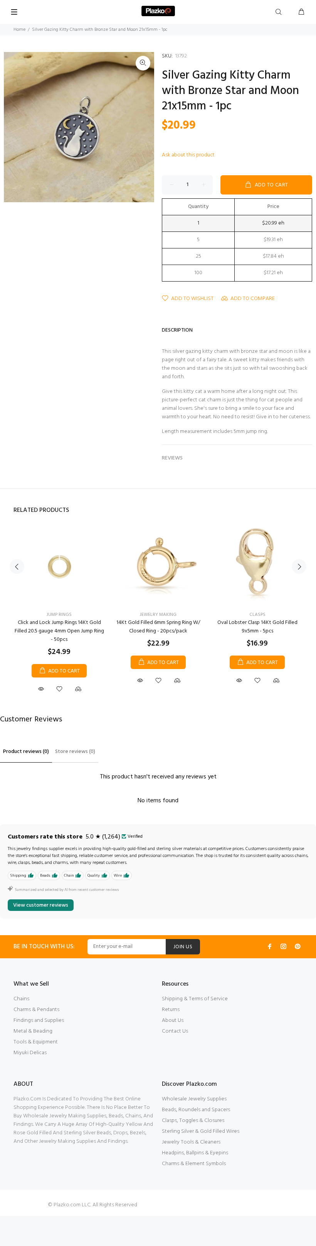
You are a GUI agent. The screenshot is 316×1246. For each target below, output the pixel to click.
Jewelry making (158, 615)
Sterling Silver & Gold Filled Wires (200, 1131)
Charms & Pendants (36, 1009)
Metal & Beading (32, 1031)
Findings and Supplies (38, 1020)
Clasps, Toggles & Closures (193, 1120)
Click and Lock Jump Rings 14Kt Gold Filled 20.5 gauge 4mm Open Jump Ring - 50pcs (59, 631)
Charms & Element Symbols (194, 1163)
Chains (21, 998)
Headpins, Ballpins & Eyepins (195, 1153)
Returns (171, 1009)
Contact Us (175, 1031)
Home (19, 30)
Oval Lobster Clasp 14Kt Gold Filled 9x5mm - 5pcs (257, 627)
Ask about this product (188, 155)
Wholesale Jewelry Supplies (194, 1099)
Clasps (257, 615)
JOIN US (182, 946)
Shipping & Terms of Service (195, 998)
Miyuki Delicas (30, 1052)
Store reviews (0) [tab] (75, 751)
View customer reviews (40, 905)
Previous (17, 566)
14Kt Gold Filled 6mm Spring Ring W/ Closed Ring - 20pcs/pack (158, 627)
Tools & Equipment (35, 1042)
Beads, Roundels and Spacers (196, 1109)
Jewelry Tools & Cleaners (191, 1142)
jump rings (59, 615)
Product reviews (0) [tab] (26, 751)
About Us (172, 1020)
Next (299, 566)
